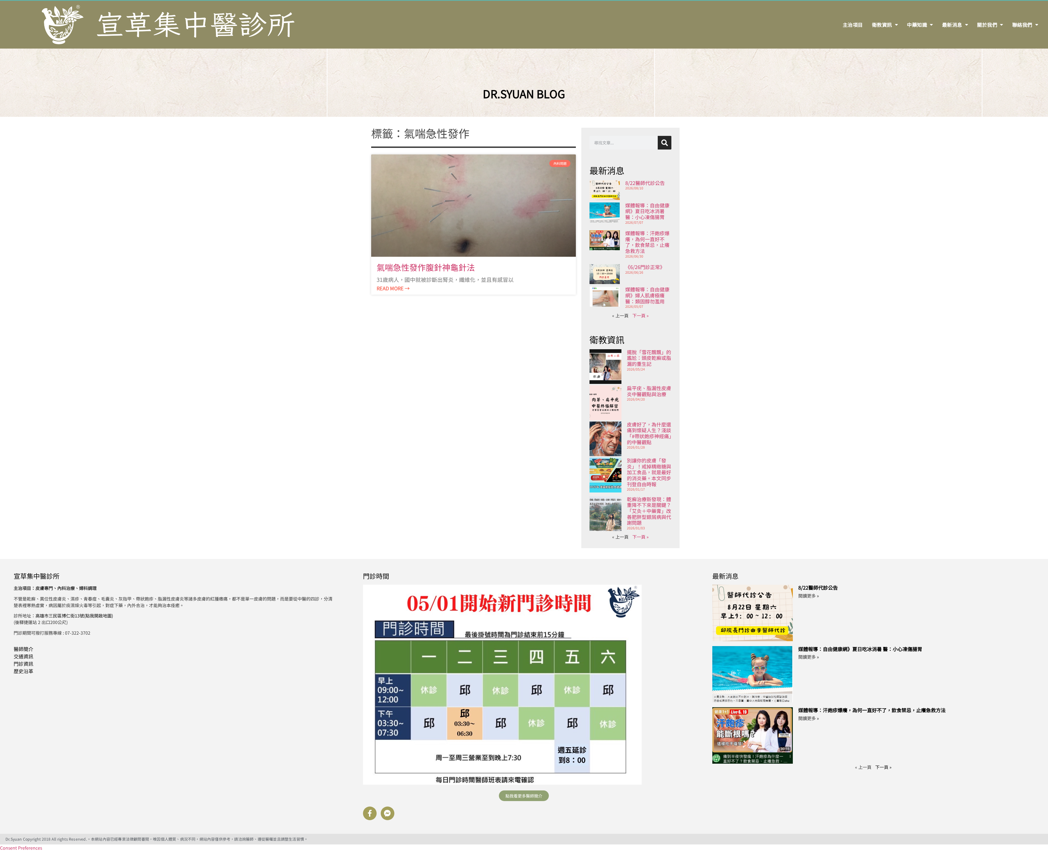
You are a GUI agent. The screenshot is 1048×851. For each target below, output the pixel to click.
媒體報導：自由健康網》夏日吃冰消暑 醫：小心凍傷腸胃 (647, 211)
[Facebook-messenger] (387, 813)
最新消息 (952, 24)
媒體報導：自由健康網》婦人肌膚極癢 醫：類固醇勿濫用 (647, 295)
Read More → (393, 288)
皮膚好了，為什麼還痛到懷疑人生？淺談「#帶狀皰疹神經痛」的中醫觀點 (649, 433)
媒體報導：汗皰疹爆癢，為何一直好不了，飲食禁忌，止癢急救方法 (647, 241)
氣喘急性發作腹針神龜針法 (426, 267)
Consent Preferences (21, 847)
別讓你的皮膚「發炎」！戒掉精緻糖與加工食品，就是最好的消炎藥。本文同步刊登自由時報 (649, 472)
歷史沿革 (23, 670)
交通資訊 (23, 656)
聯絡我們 (1022, 24)
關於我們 (987, 24)
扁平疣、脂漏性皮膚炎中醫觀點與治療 (649, 391)
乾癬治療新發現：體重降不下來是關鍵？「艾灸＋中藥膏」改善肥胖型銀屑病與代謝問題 (649, 510)
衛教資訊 (882, 24)
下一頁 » (640, 315)
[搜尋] (664, 143)
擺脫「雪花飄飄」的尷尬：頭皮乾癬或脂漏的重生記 (649, 357)
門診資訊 (23, 663)
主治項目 (853, 24)
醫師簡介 (23, 648)
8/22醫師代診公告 (645, 182)
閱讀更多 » (808, 595)
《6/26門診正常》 (645, 266)
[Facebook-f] (370, 813)
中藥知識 (917, 24)
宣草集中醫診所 (36, 576)
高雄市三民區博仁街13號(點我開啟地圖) (74, 615)
